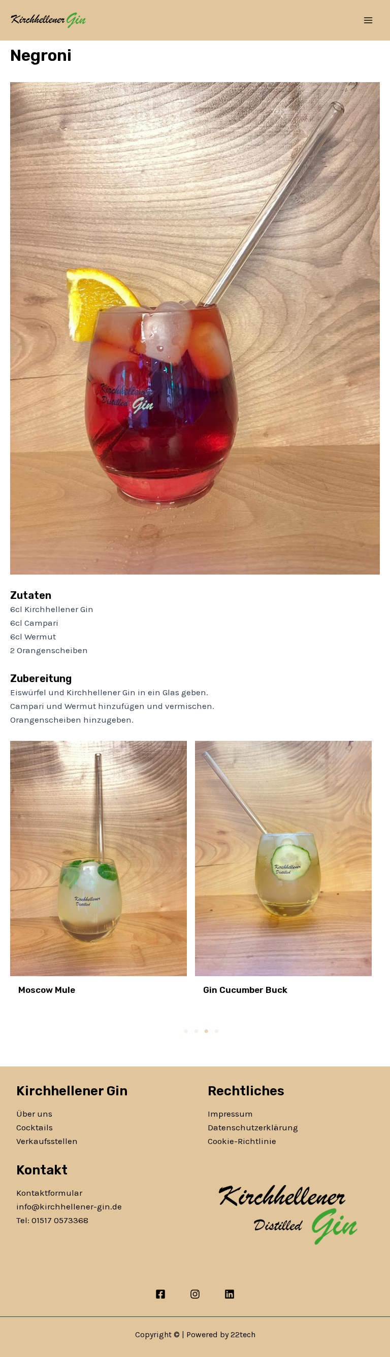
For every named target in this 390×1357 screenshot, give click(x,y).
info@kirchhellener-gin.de (69, 1206)
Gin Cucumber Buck (245, 990)
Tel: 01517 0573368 (52, 1220)
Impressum (230, 1114)
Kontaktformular (49, 1193)
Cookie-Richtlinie (242, 1141)
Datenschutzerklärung (253, 1127)
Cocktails (34, 1127)
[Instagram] (195, 1294)
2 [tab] (196, 1031)
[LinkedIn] (229, 1294)
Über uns (34, 1114)
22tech (243, 1334)
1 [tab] (186, 1031)
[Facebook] (160, 1294)
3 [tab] (206, 1031)
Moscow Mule (46, 990)
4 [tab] (216, 1031)
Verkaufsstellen (47, 1141)
